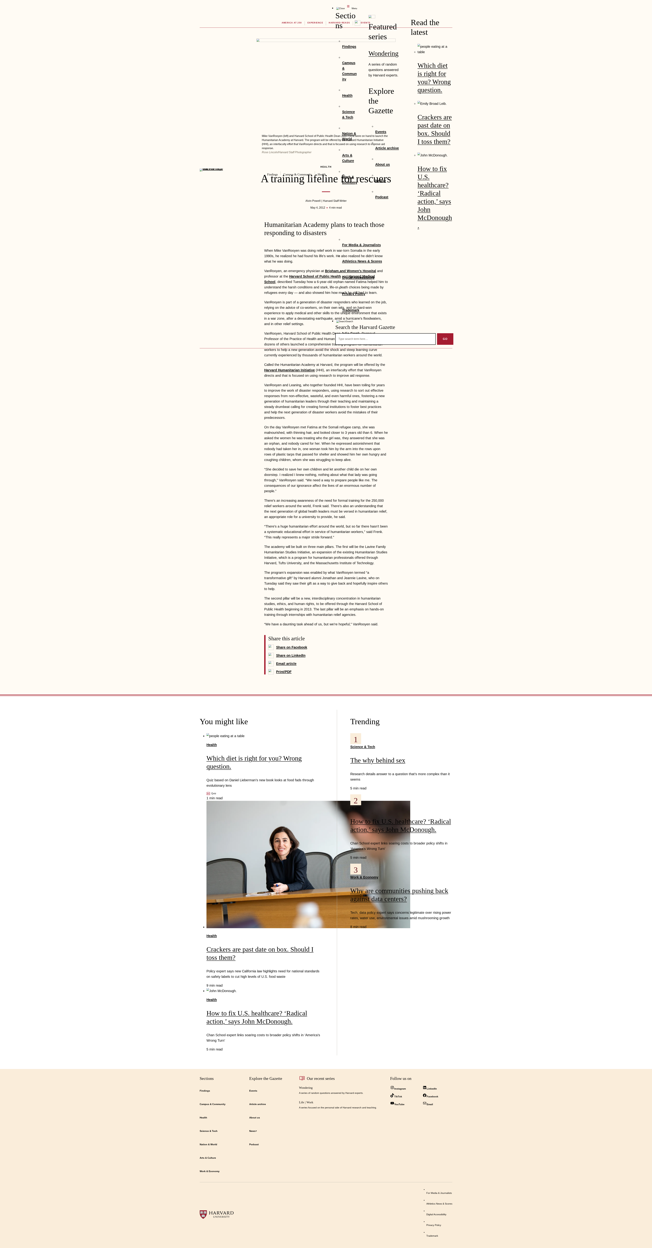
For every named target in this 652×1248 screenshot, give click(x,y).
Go (445, 338)
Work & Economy (364, 877)
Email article (286, 663)
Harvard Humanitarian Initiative (289, 370)
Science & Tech (362, 747)
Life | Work (306, 1102)
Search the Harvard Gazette (365, 327)
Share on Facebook (291, 647)
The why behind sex (377, 760)
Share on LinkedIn (290, 655)
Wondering (383, 53)
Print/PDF (284, 672)
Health (211, 745)
